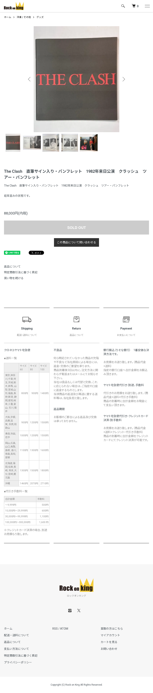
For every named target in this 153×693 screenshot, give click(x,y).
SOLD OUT (76, 227)
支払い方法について (16, 648)
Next (123, 79)
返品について (12, 266)
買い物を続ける (14, 278)
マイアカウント (110, 635)
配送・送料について (16, 635)
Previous (30, 79)
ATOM (64, 628)
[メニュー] (147, 6)
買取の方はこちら (112, 628)
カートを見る (109, 642)
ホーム (7, 17)
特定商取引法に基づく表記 (20, 272)
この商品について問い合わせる (76, 242)
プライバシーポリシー (18, 662)
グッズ (40, 17)
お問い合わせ (109, 648)
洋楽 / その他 (24, 17)
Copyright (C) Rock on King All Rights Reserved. (77, 684)
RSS (55, 628)
